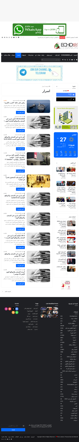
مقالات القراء (74, 415)
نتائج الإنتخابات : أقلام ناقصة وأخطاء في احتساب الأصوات (61, 239)
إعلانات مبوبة (74, 318)
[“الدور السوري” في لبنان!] (60, 199)
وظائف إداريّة (71, 323)
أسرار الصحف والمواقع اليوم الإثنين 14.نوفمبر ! (15, 273)
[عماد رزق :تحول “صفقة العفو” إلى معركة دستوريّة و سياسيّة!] (70, 183)
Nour (23, 116)
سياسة (74, 337)
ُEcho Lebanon (60, 436)
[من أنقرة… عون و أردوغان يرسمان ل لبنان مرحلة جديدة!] (60, 183)
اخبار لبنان (57, 55)
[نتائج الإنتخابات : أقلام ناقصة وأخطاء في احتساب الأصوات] (71, 240)
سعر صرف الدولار (34, 321)
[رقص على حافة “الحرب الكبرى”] (38, 106)
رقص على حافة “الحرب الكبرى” (14, 103)
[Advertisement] (39, 11)
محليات (74, 342)
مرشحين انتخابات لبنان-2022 (69, 371)
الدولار (36, 311)
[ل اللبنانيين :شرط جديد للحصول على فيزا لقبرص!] (43, 308)
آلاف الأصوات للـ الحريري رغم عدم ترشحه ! (62, 261)
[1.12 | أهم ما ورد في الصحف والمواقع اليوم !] (38, 219)
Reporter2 (21, 100)
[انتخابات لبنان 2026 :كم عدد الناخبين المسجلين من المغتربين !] (71, 223)
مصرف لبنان (35, 326)
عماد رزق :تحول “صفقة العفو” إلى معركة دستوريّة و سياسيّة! (71, 190)
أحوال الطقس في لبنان (70, 328)
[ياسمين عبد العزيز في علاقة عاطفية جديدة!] (43, 315)
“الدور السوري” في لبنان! (61, 204)
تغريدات (75, 379)
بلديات (75, 375)
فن (35, 55)
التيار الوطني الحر (27, 308)
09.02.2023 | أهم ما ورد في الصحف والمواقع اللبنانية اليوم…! (14, 120)
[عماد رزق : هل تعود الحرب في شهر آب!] (49, 315)
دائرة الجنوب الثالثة (70, 361)
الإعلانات (17, 436)
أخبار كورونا (73, 333)
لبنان (36, 324)
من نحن (21, 436)
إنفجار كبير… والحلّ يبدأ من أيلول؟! (61, 245)
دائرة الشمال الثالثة (70, 366)
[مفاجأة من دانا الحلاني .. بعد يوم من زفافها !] (49, 312)
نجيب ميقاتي (29, 329)
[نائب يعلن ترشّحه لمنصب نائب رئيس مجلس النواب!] (71, 232)
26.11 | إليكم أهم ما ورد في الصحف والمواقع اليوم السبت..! (15, 236)
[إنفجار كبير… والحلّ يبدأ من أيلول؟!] (71, 247)
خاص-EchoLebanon (67, 55)
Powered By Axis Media (71, 436)
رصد (76, 387)
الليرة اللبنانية (34, 313)
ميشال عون (28, 326)
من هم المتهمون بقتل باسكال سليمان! (50, 37)
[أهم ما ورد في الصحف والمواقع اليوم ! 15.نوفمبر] (38, 257)
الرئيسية (75, 55)
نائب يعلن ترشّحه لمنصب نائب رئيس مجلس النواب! (62, 232)
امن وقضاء (73, 335)
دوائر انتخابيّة (73, 359)
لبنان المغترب (74, 413)
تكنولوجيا (75, 382)
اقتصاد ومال (74, 349)
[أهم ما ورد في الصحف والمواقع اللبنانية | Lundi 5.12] (38, 199)
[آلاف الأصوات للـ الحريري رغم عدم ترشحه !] (71, 261)
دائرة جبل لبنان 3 (70, 368)
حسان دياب (35, 318)
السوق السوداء (30, 311)
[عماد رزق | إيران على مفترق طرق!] (43, 312)
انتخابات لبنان (74, 352)
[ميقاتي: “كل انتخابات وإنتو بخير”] (71, 269)
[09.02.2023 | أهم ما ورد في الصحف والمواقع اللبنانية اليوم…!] (38, 122)
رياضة (43, 55)
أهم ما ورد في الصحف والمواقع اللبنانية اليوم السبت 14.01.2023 (14, 138)
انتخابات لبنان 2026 (71, 356)
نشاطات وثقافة (72, 344)
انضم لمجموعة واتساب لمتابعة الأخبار (39, 22)
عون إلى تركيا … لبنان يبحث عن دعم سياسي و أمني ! (71, 205)
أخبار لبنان (35, 308)
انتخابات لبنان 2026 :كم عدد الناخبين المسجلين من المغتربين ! (61, 224)
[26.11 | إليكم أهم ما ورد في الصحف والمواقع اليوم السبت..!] (38, 239)
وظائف (74, 321)
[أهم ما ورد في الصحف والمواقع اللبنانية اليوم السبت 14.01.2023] (38, 140)
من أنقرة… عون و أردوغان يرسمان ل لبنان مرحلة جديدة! (61, 189)
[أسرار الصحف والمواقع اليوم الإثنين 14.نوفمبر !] (38, 275)
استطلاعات (73, 354)
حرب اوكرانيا (73, 401)
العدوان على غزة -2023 (70, 399)
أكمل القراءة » (20, 112)
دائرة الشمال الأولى (70, 364)
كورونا (74, 340)
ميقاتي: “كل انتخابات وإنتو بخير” (61, 267)
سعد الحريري (28, 318)
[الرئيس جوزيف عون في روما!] (70, 169)
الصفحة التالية (8, 291)
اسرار (18, 55)
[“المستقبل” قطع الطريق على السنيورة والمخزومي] (71, 254)
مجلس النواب (30, 324)
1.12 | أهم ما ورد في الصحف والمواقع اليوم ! (16, 216)
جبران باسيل (35, 316)
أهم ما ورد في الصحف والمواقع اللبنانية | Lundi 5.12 (15, 196)
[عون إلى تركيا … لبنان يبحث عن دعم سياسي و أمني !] (70, 199)
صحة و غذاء (30, 55)
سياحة (39, 55)
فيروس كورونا (25, 321)
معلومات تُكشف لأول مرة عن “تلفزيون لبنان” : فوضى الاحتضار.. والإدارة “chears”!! (15, 157)
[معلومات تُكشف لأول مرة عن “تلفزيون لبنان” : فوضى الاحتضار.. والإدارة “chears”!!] (38, 158)
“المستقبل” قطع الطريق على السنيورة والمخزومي (61, 253)
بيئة (76, 377)
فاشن (75, 403)
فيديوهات (24, 55)
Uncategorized (73, 316)
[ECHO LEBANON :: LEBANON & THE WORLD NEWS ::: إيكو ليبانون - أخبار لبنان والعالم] (66, 46)
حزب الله (28, 316)
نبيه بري (35, 329)
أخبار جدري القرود (72, 330)
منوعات (13, 55)
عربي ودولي (49, 55)
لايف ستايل (74, 410)
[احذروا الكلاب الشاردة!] (55, 308)
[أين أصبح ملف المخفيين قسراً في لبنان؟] (38, 181)
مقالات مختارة (7, 55)
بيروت (29, 313)
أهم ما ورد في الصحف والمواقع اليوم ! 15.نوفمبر (15, 255)
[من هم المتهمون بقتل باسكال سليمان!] (60, 169)
